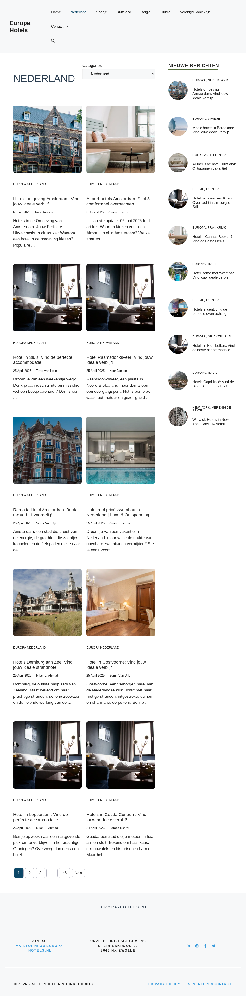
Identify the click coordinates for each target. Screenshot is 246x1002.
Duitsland (124, 12)
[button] (53, 41)
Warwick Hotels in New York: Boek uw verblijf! (210, 421)
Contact (57, 26)
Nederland (78, 12)
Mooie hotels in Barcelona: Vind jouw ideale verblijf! (213, 130)
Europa (19, 184)
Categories (92, 65)
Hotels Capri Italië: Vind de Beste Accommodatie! (213, 384)
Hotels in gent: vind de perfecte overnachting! (209, 311)
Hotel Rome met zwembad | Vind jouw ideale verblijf (214, 275)
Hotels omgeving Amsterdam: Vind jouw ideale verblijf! (46, 201)
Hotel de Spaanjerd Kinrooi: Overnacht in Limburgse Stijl (213, 202)
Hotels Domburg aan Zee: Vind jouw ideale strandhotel (43, 665)
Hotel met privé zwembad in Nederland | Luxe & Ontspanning (117, 512)
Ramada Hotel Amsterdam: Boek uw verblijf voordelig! (44, 512)
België (145, 12)
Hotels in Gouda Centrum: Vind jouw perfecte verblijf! (116, 817)
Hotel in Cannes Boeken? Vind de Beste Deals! (212, 239)
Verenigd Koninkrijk (195, 12)
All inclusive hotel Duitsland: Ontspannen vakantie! (214, 166)
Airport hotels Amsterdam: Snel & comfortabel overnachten (118, 201)
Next (78, 873)
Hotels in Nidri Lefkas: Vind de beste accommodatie (213, 347)
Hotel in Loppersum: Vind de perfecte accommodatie (40, 817)
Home (56, 12)
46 (65, 873)
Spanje (101, 12)
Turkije (165, 12)
